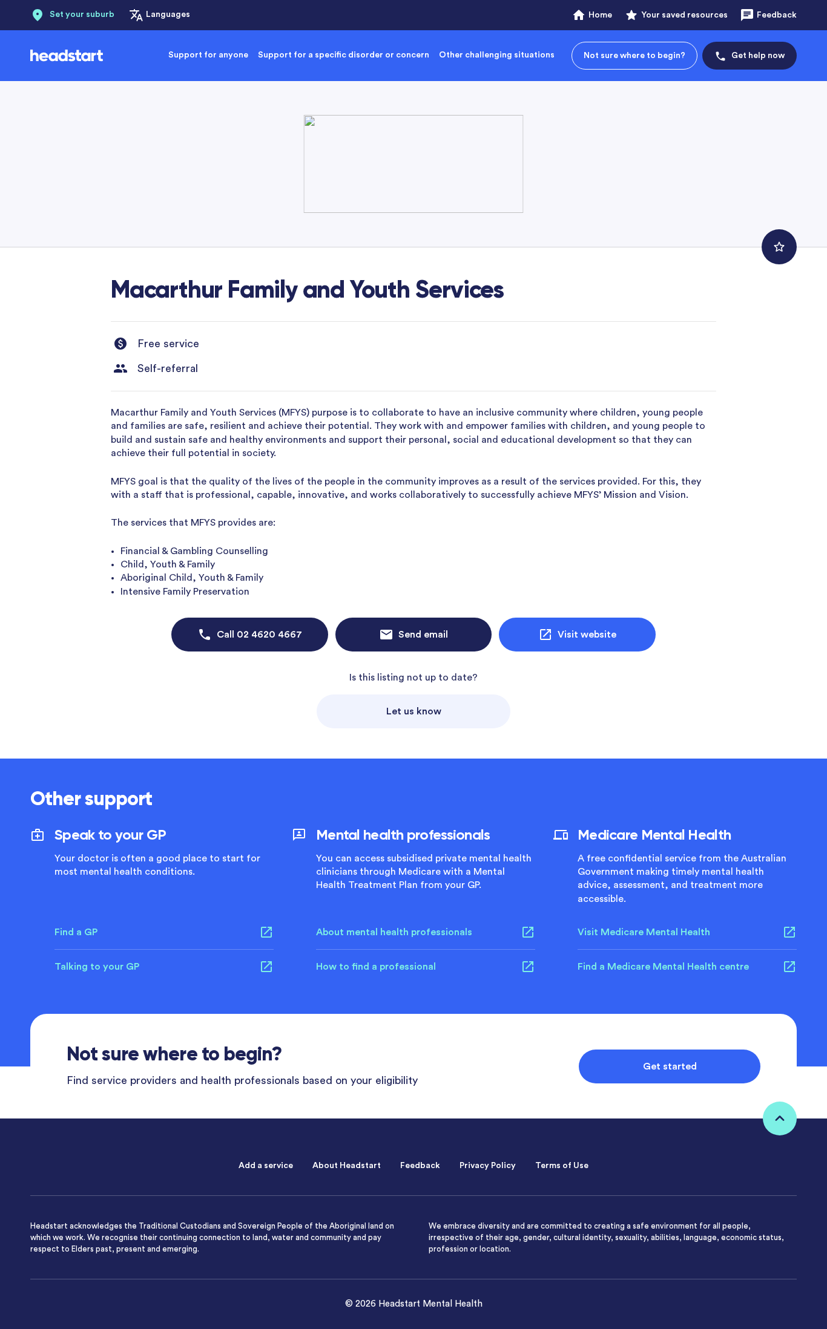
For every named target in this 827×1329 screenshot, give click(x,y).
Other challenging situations (497, 55)
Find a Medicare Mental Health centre (663, 966)
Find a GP (75, 932)
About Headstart (346, 1165)
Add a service (266, 1165)
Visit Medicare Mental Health (644, 932)
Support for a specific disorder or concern (343, 55)
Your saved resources (684, 15)
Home (600, 15)
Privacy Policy (488, 1165)
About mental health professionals (394, 932)
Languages (168, 14)
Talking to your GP (96, 966)
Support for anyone (208, 55)
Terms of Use (561, 1165)
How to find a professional (376, 966)
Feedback (777, 15)
